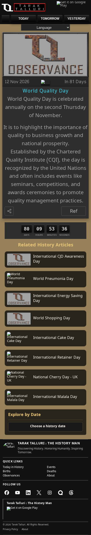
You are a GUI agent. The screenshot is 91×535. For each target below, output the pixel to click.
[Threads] (71, 493)
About (51, 476)
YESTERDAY (76, 18)
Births (6, 471)
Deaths (51, 471)
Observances (11, 476)
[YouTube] (17, 493)
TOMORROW (50, 18)
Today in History (13, 467)
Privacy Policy (10, 529)
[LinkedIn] (28, 493)
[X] (39, 493)
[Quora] (60, 493)
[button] (9, 211)
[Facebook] (7, 493)
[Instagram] (50, 493)
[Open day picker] (6, 18)
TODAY (23, 18)
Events (51, 467)
